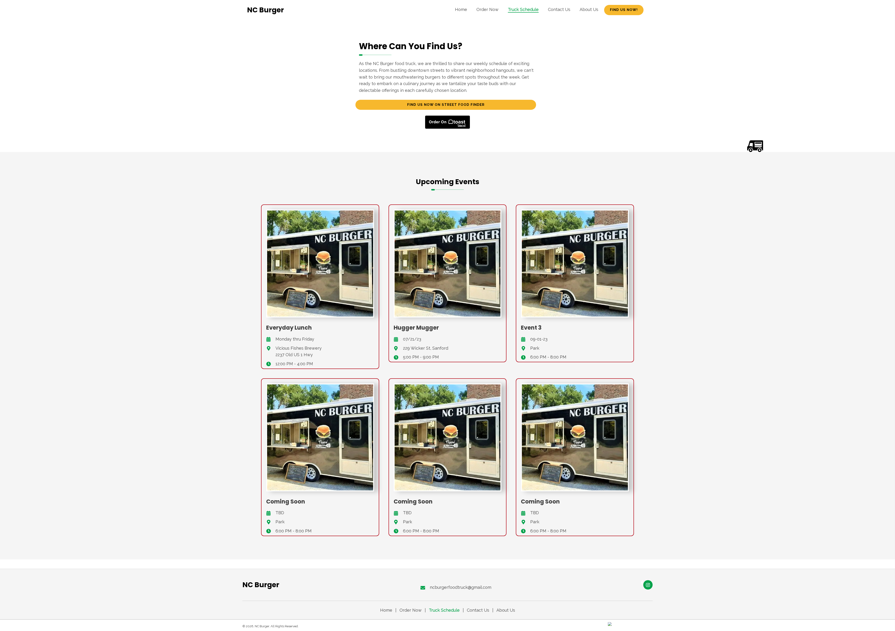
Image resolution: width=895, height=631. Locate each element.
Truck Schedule (444, 610)
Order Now (410, 610)
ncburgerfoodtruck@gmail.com (460, 587)
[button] (624, 10)
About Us (505, 610)
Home (386, 610)
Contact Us (478, 610)
